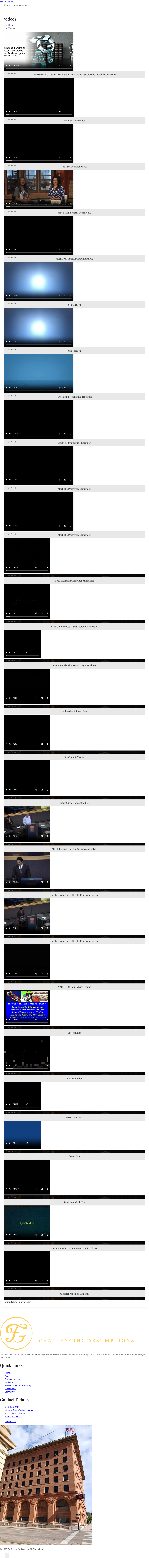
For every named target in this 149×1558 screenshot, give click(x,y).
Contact (140, 21)
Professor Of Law (60, 19)
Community (76, 23)
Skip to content (7, 1)
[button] (74, 575)
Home (36, 19)
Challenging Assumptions (114, 19)
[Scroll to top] (2, 1555)
